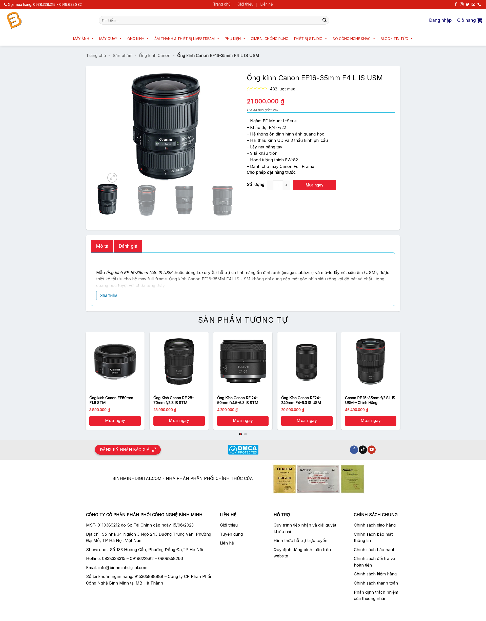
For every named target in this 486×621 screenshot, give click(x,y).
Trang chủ (222, 4)
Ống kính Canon (154, 55)
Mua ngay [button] (115, 420)
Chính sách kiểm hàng (375, 573)
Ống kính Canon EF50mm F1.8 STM (111, 400)
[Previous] (114, 127)
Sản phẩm (122, 55)
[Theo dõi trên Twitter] (467, 5)
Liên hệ (266, 4)
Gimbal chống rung (269, 38)
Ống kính (135, 38)
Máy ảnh (81, 38)
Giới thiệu (245, 4)
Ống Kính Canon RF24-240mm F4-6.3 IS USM (301, 400)
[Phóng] (112, 178)
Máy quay (108, 38)
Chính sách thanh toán (376, 583)
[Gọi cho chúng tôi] (479, 5)
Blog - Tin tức (394, 38)
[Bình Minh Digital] (47, 20)
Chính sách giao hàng (375, 525)
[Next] (215, 127)
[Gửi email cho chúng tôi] (473, 5)
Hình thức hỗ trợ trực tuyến (300, 540)
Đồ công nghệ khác (352, 38)
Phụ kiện (233, 38)
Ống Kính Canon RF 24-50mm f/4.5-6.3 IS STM (237, 400)
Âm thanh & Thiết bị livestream (184, 38)
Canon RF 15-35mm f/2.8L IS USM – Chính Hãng (370, 400)
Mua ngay (315, 185)
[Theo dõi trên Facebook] (456, 5)
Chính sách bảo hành (374, 549)
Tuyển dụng (231, 534)
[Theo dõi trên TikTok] (363, 449)
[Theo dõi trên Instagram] (461, 5)
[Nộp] (324, 20)
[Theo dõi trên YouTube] (372, 449)
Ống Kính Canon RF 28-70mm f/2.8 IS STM (173, 400)
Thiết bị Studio (307, 38)
